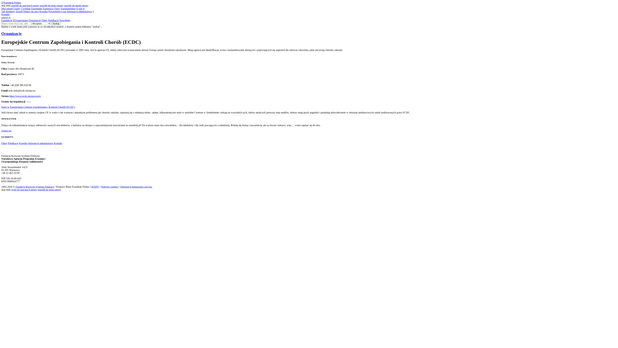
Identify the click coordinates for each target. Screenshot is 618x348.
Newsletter (64, 20)
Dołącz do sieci (31, 11)
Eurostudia (36, 8)
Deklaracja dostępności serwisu (136, 186)
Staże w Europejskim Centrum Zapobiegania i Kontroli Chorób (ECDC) (38, 107)
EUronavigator (20, 20)
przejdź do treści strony (51, 5)
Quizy (57, 8)
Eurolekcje (6, 20)
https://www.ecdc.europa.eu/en (25, 96)
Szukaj (56, 23)
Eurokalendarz (68, 8)
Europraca (48, 8)
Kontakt (5, 14)
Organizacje (35, 20)
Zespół (19, 11)
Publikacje (53, 20)
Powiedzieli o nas (57, 11)
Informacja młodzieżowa (79, 11)
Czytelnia (26, 8)
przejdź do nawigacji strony (25, 5)
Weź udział (7, 8)
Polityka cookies (109, 186)
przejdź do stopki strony (76, 5)
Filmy (44, 20)
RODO (95, 186)
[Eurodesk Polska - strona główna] (11, 2)
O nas (80, 8)
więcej (6, 17)
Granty (16, 8)
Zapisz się (6, 130)
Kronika (43, 11)
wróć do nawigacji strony (24, 189)
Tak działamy (8, 11)
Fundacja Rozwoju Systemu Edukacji (35, 186)
